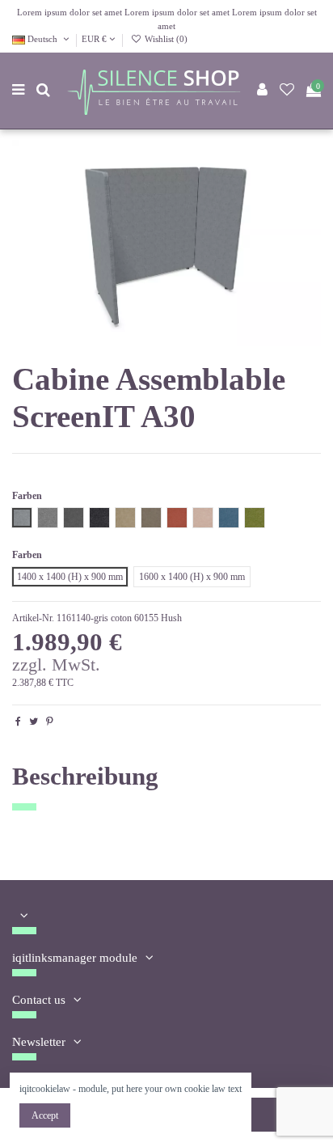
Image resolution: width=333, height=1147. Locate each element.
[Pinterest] (49, 721)
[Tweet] (33, 721)
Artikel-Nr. (33, 618)
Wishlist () (164, 39)
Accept (45, 1115)
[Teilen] (18, 721)
